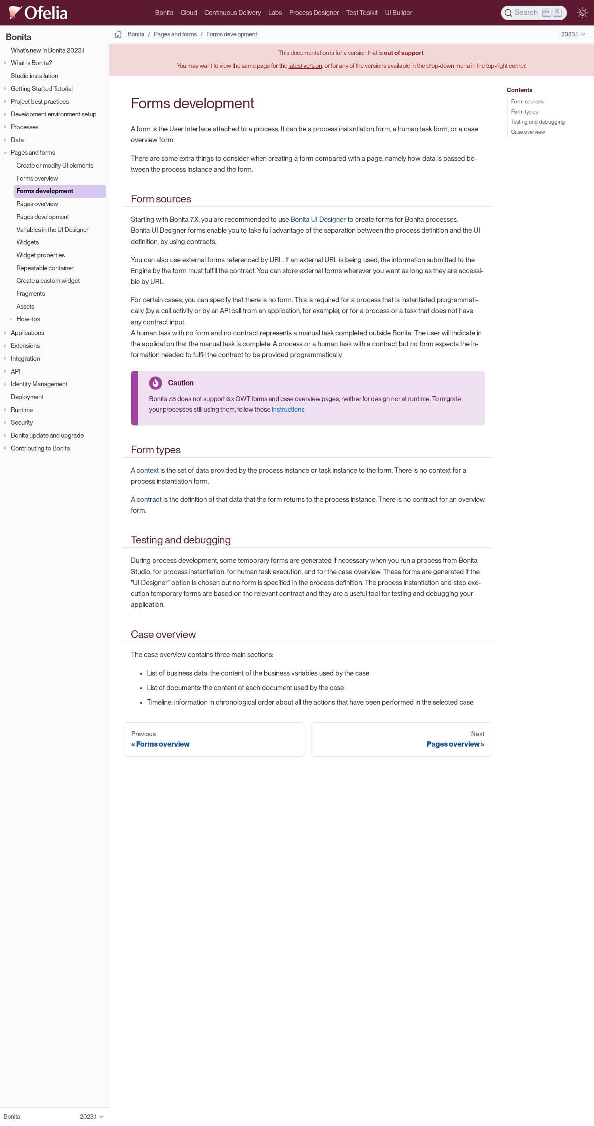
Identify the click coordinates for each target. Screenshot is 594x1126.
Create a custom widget (48, 280)
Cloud (189, 13)
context (148, 470)
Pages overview (37, 204)
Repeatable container (45, 268)
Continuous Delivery (232, 13)
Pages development (43, 217)
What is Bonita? (31, 63)
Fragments (31, 293)
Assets (25, 306)
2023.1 (569, 34)
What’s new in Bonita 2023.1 (47, 50)
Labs (275, 13)
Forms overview (37, 178)
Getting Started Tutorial (42, 89)
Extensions (25, 345)
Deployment (27, 397)
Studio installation (34, 76)
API (15, 371)
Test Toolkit (362, 13)
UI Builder (398, 13)
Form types (524, 111)
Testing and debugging (538, 121)
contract (149, 499)
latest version (305, 65)
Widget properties (41, 255)
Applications (27, 333)
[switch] (582, 13)
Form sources (527, 101)
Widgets (28, 242)
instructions (288, 409)
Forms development (45, 191)
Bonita (164, 13)
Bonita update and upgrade (47, 435)
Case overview (528, 131)
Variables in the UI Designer (52, 230)
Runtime (22, 410)
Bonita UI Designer (318, 219)
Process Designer (314, 13)
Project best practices (40, 101)
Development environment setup (54, 114)
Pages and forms (33, 152)
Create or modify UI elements (55, 165)
